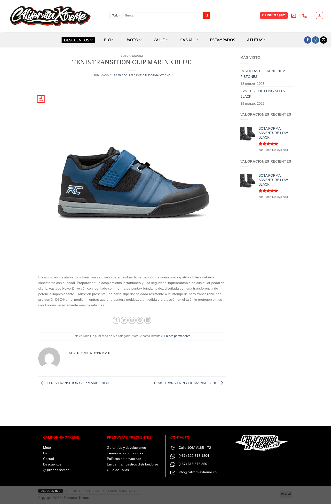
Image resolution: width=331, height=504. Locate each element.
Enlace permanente (177, 336)
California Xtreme (156, 75)
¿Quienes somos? (57, 470)
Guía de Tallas (118, 470)
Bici (45, 453)
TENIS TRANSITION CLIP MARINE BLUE (78, 383)
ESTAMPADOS (222, 40)
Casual (48, 459)
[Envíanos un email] (323, 40)
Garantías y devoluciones (126, 447)
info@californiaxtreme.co (198, 472)
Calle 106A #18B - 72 (195, 447)
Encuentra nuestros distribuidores (132, 464)
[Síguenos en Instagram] (315, 40)
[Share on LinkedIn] (147, 320)
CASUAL (187, 40)
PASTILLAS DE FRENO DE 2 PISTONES (262, 74)
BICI (107, 40)
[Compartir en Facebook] (116, 320)
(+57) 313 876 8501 (194, 464)
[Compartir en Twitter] (124, 320)
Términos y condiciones (125, 453)
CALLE (159, 40)
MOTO (132, 40)
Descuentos (76, 40)
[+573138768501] (305, 15)
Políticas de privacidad (124, 459)
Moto (47, 447)
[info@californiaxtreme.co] (294, 15)
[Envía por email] (132, 320)
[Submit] (206, 15)
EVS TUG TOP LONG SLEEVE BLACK (264, 93)
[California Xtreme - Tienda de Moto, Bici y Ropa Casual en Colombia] (53, 16)
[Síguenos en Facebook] (307, 40)
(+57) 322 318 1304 (194, 455)
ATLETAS (255, 40)
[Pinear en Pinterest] (140, 320)
